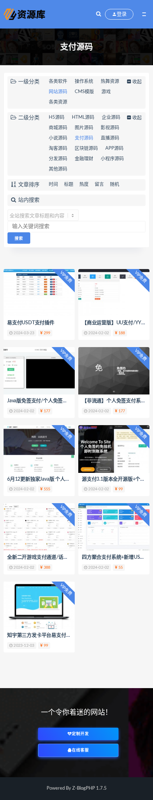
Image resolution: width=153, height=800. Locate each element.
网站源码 (58, 91)
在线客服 (80, 750)
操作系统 (84, 81)
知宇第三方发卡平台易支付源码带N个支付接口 (58, 635)
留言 (99, 184)
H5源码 (56, 117)
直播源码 (110, 138)
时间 (53, 184)
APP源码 (114, 148)
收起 (137, 81)
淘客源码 (58, 148)
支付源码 (84, 138)
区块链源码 (86, 148)
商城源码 (58, 127)
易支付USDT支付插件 (30, 322)
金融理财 (84, 158)
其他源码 (58, 169)
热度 (84, 184)
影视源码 (110, 127)
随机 (114, 184)
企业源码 (111, 117)
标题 (68, 184)
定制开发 (80, 734)
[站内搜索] (98, 14)
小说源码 (58, 138)
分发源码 (58, 158)
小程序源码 (112, 158)
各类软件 (58, 81)
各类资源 (58, 102)
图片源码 (84, 127)
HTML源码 (83, 117)
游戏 (106, 91)
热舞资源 (110, 81)
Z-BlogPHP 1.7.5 (89, 788)
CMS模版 (84, 91)
